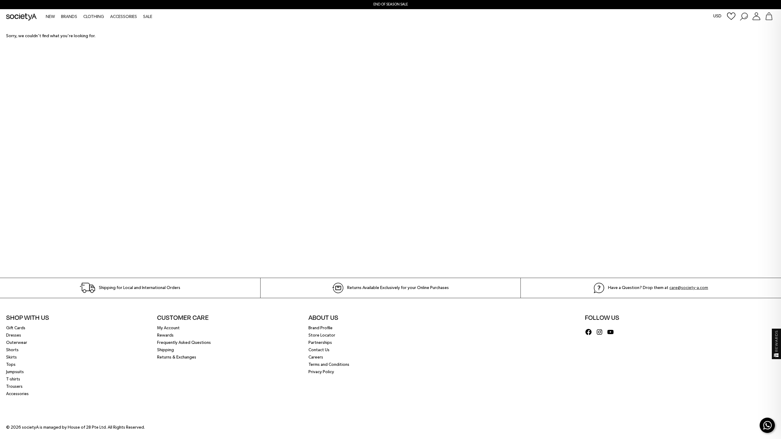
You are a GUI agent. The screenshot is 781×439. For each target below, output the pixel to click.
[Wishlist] (731, 16)
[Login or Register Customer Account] (756, 16)
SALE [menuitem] (147, 17)
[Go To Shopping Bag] (768, 16)
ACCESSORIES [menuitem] (123, 17)
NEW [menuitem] (50, 17)
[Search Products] (743, 16)
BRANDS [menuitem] (69, 17)
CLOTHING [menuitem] (93, 17)
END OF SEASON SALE (390, 4)
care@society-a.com (688, 288)
